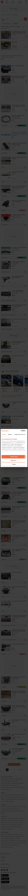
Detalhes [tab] (10, 434)
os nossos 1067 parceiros (10, 441)
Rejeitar (14, 464)
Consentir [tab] (3, 434)
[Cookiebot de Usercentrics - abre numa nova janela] (21, 431)
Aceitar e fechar (14, 456)
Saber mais (13, 460)
